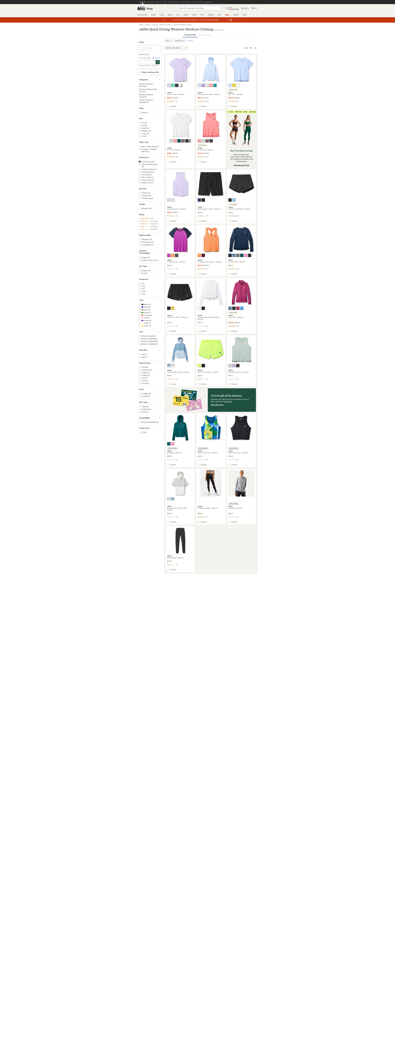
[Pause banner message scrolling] (230, 20)
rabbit (141, 25)
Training (154, 25)
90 (255, 48)
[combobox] (201, 8)
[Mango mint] (172, 308)
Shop (150, 8)
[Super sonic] (241, 308)
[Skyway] (199, 85)
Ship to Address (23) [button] (150, 72)
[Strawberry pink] (211, 85)
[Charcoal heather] (191, 141)
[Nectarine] (172, 255)
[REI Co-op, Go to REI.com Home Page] (141, 8)
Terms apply (227, 401)
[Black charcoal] (187, 141)
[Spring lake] (234, 255)
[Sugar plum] (245, 255)
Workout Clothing (165, 25)
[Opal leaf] (215, 85)
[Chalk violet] (234, 365)
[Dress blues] (176, 85)
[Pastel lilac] (169, 85)
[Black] (203, 200)
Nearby (157, 58)
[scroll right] (192, 141)
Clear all (190, 40)
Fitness (147, 25)
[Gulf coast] (179, 141)
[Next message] (228, 20)
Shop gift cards (217, 405)
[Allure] (234, 200)
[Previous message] (164, 20)
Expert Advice (205, 35)
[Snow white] (207, 85)
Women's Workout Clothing (183, 25)
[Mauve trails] (203, 255)
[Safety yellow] (199, 365)
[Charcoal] (176, 255)
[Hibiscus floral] (183, 141)
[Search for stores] (158, 62)
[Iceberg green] (171, 141)
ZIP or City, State (144, 58)
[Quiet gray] (180, 85)
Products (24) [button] (190, 35)
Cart (255, 8)
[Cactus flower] (238, 308)
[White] (172, 200)
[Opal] (172, 85)
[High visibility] (234, 85)
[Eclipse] (230, 255)
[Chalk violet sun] (203, 85)
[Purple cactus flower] (169, 255)
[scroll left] (168, 141)
